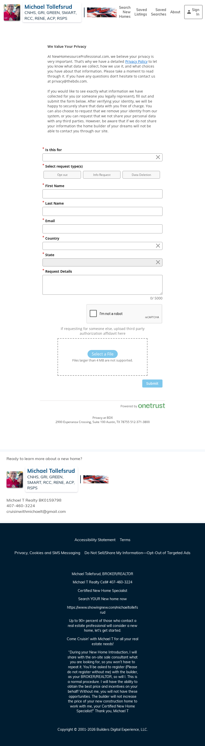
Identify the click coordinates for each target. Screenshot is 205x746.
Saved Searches (158, 12)
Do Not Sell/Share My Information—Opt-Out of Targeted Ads (137, 552)
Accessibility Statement (95, 539)
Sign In (195, 12)
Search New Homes (124, 12)
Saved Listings (140, 12)
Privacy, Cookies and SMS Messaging (47, 552)
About (175, 12)
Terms (125, 539)
